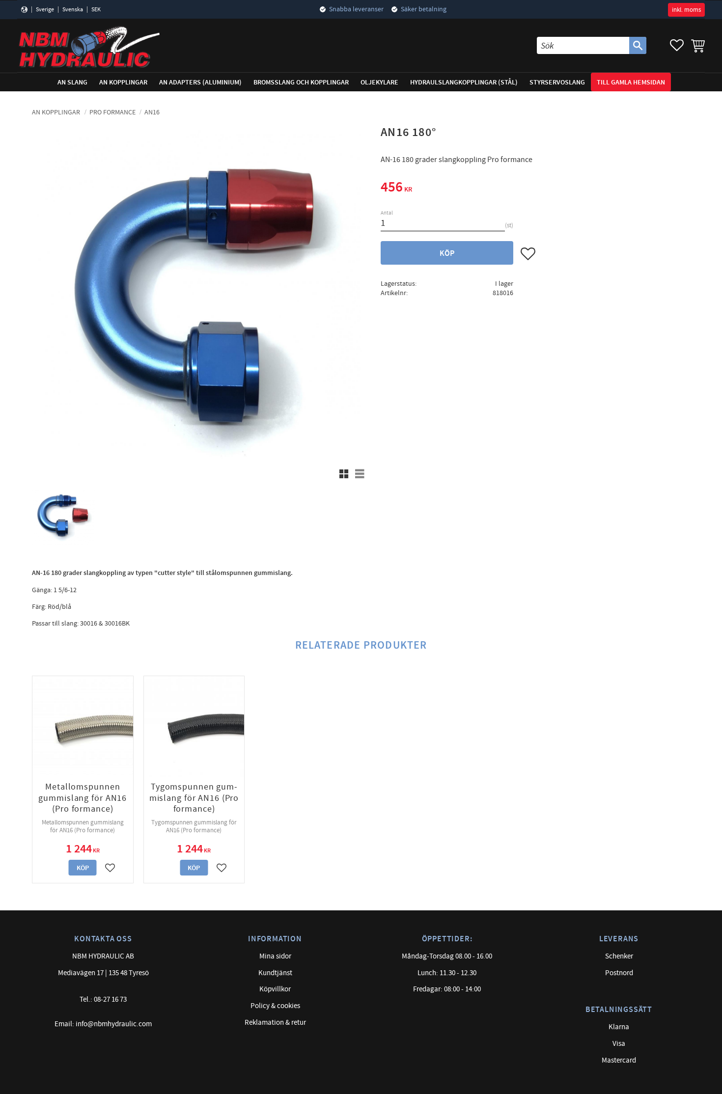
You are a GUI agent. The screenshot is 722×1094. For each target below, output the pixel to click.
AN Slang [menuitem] (72, 82)
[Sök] (637, 45)
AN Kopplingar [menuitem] (123, 82)
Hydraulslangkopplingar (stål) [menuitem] (464, 82)
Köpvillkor (275, 989)
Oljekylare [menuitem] (379, 82)
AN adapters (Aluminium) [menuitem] (200, 82)
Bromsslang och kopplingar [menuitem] (301, 82)
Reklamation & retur (275, 1022)
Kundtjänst (275, 973)
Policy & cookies (275, 1006)
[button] (677, 45)
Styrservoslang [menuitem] (557, 82)
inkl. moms (686, 10)
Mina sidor (275, 956)
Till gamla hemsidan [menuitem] (631, 82)
